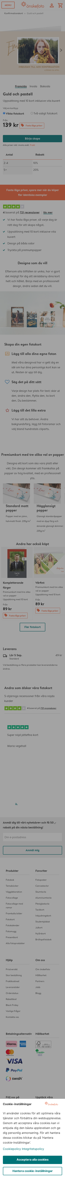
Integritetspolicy (33, 1149)
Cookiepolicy (12, 1149)
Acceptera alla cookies (33, 1159)
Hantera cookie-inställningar (32, 1171)
